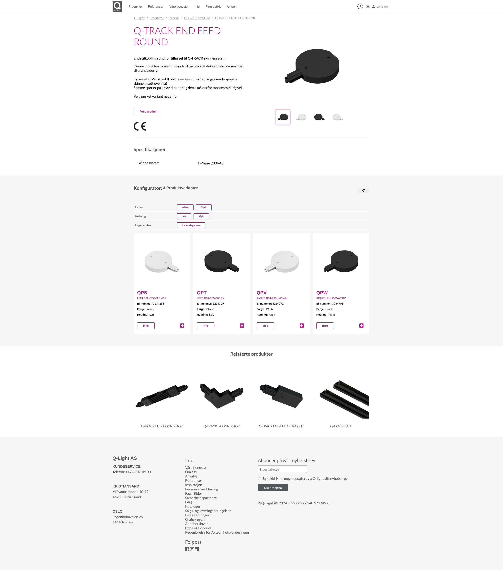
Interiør (174, 18)
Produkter (135, 6)
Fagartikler (193, 493)
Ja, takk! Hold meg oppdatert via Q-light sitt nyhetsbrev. (305, 478)
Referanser (155, 6)
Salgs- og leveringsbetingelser (208, 511)
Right (201, 216)
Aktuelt (231, 6)
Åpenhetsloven (196, 523)
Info (197, 6)
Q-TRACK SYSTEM (197, 18)
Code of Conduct (198, 528)
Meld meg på (273, 487)
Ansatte (191, 476)
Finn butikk (213, 6)
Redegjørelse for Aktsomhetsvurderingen (217, 532)
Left (184, 216)
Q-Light (139, 18)
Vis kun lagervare (191, 225)
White (185, 207)
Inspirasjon (193, 485)
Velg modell (148, 111)
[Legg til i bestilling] (182, 325)
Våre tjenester (179, 6)
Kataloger (192, 506)
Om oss (190, 472)
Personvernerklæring (201, 489)
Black (204, 207)
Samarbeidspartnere (201, 498)
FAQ (188, 502)
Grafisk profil (195, 519)
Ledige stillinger (197, 515)
